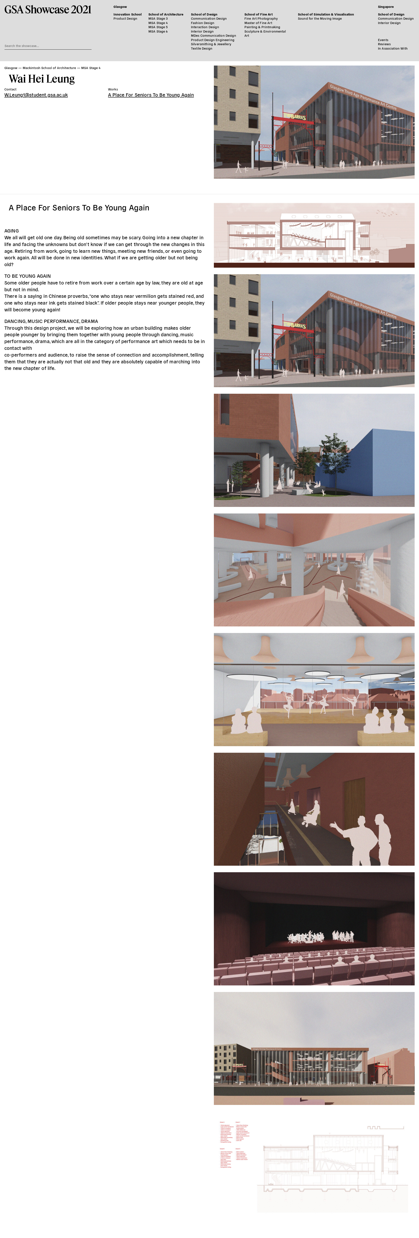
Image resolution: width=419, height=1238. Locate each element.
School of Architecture (165, 14)
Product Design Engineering (212, 40)
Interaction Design (205, 27)
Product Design (125, 18)
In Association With (393, 48)
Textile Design (201, 48)
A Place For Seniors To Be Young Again (151, 94)
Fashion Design (202, 23)
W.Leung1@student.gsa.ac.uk (36, 94)
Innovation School (127, 14)
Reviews (384, 44)
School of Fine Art (258, 14)
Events (383, 40)
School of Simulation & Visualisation (326, 14)
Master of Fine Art (258, 23)
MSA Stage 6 (158, 31)
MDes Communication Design (213, 35)
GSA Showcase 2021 (47, 9)
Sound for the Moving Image (320, 18)
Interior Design (202, 31)
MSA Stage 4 (158, 23)
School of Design (204, 14)
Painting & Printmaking (262, 27)
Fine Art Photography (261, 18)
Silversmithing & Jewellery (211, 44)
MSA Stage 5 (158, 27)
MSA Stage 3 (158, 18)
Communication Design (209, 18)
